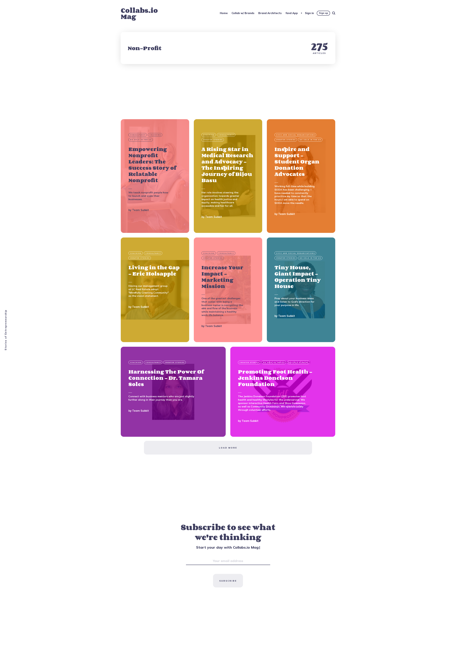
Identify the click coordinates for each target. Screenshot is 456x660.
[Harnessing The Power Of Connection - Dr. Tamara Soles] (173, 392)
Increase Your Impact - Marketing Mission (222, 276)
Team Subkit (140, 210)
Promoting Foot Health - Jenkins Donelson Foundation (275, 378)
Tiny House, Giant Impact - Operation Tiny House (297, 276)
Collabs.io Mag (139, 13)
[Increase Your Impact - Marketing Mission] (228, 289)
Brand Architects (270, 13)
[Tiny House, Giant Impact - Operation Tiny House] (301, 289)
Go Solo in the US (141, 140)
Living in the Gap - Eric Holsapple (154, 270)
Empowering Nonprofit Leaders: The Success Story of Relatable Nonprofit (152, 164)
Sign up (323, 13)
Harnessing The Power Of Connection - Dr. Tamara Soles (166, 378)
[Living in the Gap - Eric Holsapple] (155, 289)
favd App (292, 13)
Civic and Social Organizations (295, 135)
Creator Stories (213, 140)
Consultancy (138, 135)
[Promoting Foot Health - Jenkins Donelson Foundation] (282, 392)
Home (224, 13)
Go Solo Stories (298, 362)
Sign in (309, 13)
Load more (228, 447)
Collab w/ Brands (243, 13)
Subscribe (228, 580)
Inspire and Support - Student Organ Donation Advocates (296, 161)
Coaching (155, 135)
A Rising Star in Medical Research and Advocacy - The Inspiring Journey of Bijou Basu (227, 164)
